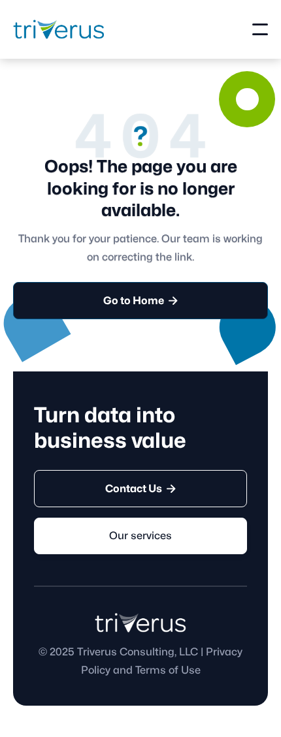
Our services (140, 536)
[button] (260, 29)
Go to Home (140, 300)
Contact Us (140, 488)
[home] (59, 29)
